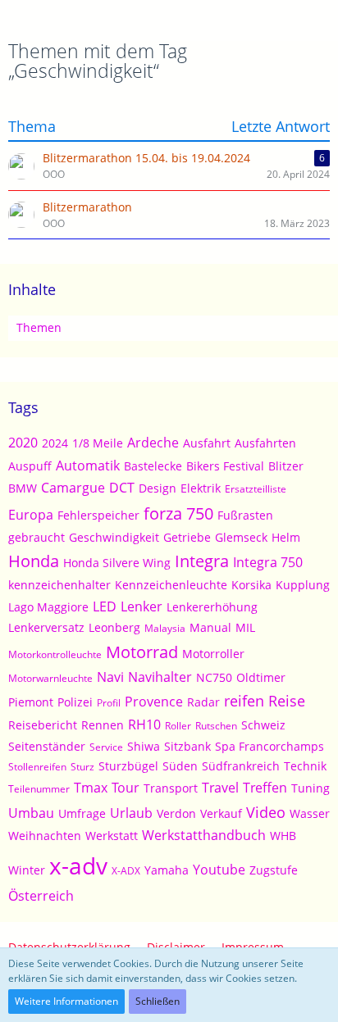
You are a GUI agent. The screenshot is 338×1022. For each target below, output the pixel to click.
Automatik (88, 465)
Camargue (73, 488)
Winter (26, 870)
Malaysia (164, 628)
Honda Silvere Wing (117, 562)
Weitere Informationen (66, 1001)
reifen (244, 701)
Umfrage (82, 813)
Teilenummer (39, 789)
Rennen (102, 725)
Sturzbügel (128, 766)
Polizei (75, 702)
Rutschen (216, 726)
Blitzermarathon (87, 207)
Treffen (265, 788)
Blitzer (286, 466)
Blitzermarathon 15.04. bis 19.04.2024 (146, 158)
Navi (110, 677)
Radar (203, 702)
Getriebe (187, 537)
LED (104, 606)
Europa (30, 515)
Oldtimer (260, 677)
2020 (23, 443)
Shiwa (143, 746)
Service (106, 747)
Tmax (90, 788)
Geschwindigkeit (114, 537)
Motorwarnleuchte (50, 678)
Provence (154, 702)
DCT (122, 488)
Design (157, 488)
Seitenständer (46, 746)
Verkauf (221, 813)
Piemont (30, 702)
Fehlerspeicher (98, 515)
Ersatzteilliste (255, 489)
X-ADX (126, 871)
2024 (55, 443)
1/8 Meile (97, 443)
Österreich (41, 896)
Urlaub (131, 813)
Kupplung (303, 585)
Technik (305, 766)
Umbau (31, 813)
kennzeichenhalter (59, 585)
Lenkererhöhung (212, 607)
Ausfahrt (207, 443)
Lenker (141, 606)
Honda (33, 561)
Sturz (82, 767)
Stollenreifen (37, 767)
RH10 (144, 724)
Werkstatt (111, 835)
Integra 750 (268, 562)
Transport (171, 788)
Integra (202, 561)
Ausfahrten (265, 443)
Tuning (310, 788)
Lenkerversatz (46, 627)
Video (265, 812)
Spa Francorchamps (269, 746)
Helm (286, 537)
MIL (245, 627)
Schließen (157, 1001)
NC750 (214, 677)
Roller (178, 726)
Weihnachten (44, 835)
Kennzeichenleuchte (171, 585)
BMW (22, 488)
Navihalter (160, 677)
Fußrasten (245, 515)
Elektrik (200, 488)
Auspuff (30, 466)
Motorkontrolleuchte (55, 654)
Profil (109, 703)
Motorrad (142, 652)
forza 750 (178, 513)
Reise (286, 701)
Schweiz (263, 725)
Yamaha (166, 870)
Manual (210, 627)
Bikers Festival (225, 466)
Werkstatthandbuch (204, 835)
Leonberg (114, 627)
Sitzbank (187, 746)
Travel (220, 788)
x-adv (78, 865)
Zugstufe (273, 870)
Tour (125, 788)
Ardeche (153, 443)
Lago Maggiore (48, 607)
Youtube (219, 870)
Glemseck (241, 537)
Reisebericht (42, 725)
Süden (180, 766)
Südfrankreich (241, 766)
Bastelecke (153, 466)
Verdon (176, 813)
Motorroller (213, 653)
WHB (283, 835)
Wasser (310, 813)
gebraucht (36, 537)
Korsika (251, 585)
